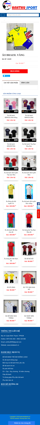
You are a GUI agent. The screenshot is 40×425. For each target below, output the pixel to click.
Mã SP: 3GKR (6, 59)
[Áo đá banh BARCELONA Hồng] (11, 105)
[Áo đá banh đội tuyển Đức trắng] (29, 191)
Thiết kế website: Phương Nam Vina (20, 418)
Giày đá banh (7, 374)
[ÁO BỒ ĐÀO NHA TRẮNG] (11, 306)
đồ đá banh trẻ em (9, 365)
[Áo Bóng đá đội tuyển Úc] (11, 191)
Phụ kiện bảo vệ (8, 380)
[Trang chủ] (2, 20)
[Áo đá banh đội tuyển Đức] (29, 162)
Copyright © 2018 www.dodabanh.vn (20, 416)
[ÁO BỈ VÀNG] (11, 277)
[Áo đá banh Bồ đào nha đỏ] (11, 220)
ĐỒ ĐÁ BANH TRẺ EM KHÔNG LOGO (15, 357)
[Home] (20, 5)
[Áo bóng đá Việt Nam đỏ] (11, 248)
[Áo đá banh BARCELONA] (29, 105)
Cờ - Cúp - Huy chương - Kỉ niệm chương (16, 371)
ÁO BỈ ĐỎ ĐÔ (29, 258)
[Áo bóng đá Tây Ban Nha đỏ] (29, 220)
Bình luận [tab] (25, 82)
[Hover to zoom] (20, 37)
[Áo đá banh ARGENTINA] (11, 134)
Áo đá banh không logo (10, 360)
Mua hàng (14, 71)
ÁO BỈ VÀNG (11, 287)
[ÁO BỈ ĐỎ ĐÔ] (29, 248)
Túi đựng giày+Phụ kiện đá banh (13, 377)
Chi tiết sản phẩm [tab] (11, 83)
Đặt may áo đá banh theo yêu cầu (14, 363)
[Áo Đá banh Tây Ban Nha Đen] (29, 134)
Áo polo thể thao (8, 368)
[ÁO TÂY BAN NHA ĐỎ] (29, 277)
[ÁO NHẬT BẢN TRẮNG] (29, 306)
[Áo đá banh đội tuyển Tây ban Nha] (11, 162)
